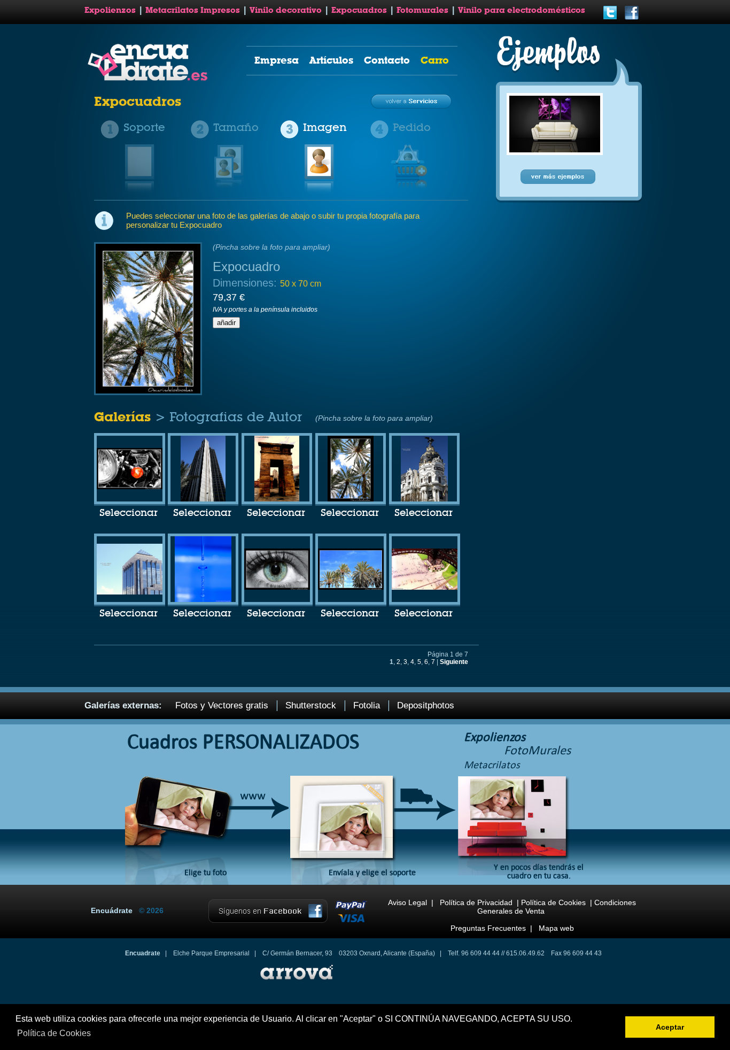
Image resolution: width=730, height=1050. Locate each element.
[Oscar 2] (203, 499)
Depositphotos (425, 705)
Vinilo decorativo (286, 10)
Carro (435, 60)
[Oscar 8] (277, 587)
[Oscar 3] (276, 499)
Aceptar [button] (670, 1027)
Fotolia (366, 705)
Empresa (276, 60)
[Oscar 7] (203, 600)
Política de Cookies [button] (54, 1033)
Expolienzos (110, 10)
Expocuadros (359, 10)
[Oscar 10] (129, 487)
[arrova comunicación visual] (295, 981)
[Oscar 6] (129, 592)
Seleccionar (128, 513)
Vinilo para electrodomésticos (521, 10)
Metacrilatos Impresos (192, 10)
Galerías (124, 416)
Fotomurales (422, 10)
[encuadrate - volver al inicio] (149, 78)
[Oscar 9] (351, 587)
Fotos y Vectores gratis (221, 705)
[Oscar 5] (424, 499)
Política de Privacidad (476, 902)
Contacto (387, 60)
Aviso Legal (407, 902)
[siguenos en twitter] (610, 18)
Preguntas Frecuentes (488, 928)
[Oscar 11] (424, 587)
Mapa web (556, 928)
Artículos (331, 60)
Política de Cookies (553, 902)
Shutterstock (310, 705)
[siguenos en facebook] (631, 18)
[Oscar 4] (351, 499)
